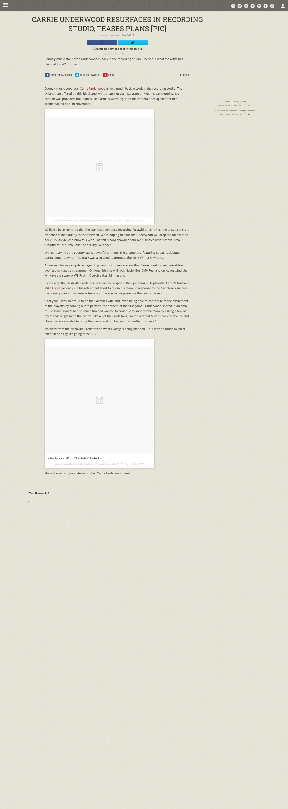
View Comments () (38, 497)
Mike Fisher (52, 288)
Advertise (238, 105)
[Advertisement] (235, 35)
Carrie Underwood (93, 88)
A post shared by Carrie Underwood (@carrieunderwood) (83, 220)
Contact (248, 105)
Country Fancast (37, 5)
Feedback (226, 101)
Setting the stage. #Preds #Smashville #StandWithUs (74, 458)
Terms (244, 101)
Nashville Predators (84, 464)
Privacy (236, 101)
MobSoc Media (224, 105)
